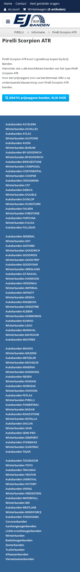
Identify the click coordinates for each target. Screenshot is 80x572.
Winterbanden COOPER (21, 176)
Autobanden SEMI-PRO (20, 433)
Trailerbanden (15, 550)
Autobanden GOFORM (20, 246)
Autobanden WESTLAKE (21, 507)
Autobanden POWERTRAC (22, 405)
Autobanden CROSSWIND (22, 180)
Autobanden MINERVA (20, 367)
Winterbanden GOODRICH (23, 250)
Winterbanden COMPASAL (23, 166)
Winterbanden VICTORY (21, 484)
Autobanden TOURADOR (22, 460)
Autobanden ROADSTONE (22, 414)
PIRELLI (19, 32)
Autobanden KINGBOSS (21, 302)
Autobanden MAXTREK (20, 339)
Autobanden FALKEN (19, 209)
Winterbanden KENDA (20, 297)
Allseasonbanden (17, 554)
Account (13, 9)
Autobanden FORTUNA (21, 218)
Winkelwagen (46, 9)
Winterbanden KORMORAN (23, 316)
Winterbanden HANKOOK (22, 278)
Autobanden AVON (18, 143)
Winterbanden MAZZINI (21, 353)
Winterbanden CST (18, 185)
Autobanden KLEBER (19, 311)
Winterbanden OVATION (21, 391)
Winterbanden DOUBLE (21, 194)
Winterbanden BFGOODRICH (24, 157)
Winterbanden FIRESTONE (22, 213)
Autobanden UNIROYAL (21, 479)
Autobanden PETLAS (19, 395)
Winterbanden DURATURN (23, 204)
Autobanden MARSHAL (21, 330)
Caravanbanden (16, 521)
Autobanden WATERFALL (22, 498)
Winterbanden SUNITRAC (22, 447)
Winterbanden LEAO (19, 325)
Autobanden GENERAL (20, 236)
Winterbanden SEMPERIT (22, 437)
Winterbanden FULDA (20, 223)
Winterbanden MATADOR (22, 335)
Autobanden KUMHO (19, 321)
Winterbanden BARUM (20, 148)
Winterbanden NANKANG (22, 372)
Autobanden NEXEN (19, 376)
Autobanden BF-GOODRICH (24, 152)
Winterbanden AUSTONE (22, 138)
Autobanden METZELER (21, 358)
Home (8, 3)
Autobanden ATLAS (18, 134)
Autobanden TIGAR (18, 452)
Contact (21, 3)
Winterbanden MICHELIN (22, 362)
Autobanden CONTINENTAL (24, 171)
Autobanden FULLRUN (20, 227)
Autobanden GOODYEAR (22, 264)
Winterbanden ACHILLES (22, 129)
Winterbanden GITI (18, 241)
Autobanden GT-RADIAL (21, 274)
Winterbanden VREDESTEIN (23, 493)
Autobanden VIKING (19, 489)
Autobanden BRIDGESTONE (23, 162)
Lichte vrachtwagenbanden (23, 531)
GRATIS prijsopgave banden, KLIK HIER (37, 98)
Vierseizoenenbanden (20, 559)
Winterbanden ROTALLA (21, 419)
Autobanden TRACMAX (21, 470)
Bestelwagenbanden (19, 540)
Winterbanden (15, 535)
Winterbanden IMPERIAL (22, 288)
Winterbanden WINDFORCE (23, 512)
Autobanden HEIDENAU (21, 283)
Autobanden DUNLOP (20, 199)
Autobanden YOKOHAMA (22, 517)
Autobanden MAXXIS (19, 348)
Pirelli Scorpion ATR (64, 32)
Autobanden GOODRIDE (21, 255)
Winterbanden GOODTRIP (22, 260)
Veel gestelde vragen (45, 3)
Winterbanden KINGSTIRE (22, 307)
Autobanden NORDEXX (21, 386)
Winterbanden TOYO (19, 465)
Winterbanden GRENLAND (23, 269)
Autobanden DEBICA (19, 190)
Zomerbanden (15, 545)
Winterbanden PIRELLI (20, 400)
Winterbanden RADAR (20, 409)
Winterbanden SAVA (19, 428)
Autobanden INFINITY (20, 293)
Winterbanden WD (18, 503)
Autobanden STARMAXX (21, 442)
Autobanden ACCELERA (21, 124)
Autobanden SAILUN (19, 423)
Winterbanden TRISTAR (21, 475)
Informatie (38, 32)
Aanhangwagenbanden (21, 526)
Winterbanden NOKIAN (21, 381)
